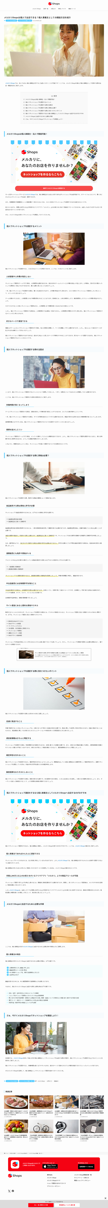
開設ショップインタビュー (82, 1180)
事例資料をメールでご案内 (66, 1205)
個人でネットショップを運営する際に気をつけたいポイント (44, 111)
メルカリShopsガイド (53, 1180)
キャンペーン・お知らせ (81, 1178)
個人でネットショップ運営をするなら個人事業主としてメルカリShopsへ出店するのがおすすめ (55, 113)
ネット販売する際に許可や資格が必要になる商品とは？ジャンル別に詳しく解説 (59, 653)
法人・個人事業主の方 (40, 1205)
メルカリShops (10, 83)
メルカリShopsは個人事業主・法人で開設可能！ (40, 99)
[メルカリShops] (54, 3)
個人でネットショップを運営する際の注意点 (39, 105)
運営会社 (49, 1175)
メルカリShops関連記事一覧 (83, 1175)
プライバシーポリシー (53, 1186)
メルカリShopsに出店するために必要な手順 (39, 116)
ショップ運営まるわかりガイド (56, 1183)
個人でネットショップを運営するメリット (38, 102)
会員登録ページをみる (86, 1167)
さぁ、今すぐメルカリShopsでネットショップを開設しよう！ (44, 119)
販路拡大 (56, 1081)
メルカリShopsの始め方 (11, 20)
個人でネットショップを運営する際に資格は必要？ (41, 108)
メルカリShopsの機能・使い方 (25, 20)
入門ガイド (49, 1081)
